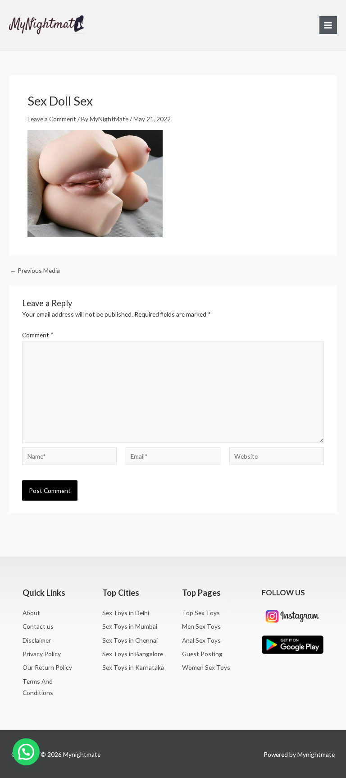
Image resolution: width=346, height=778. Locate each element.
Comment (38, 335)
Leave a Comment (51, 119)
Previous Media (35, 270)
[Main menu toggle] (328, 25)
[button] (26, 751)
